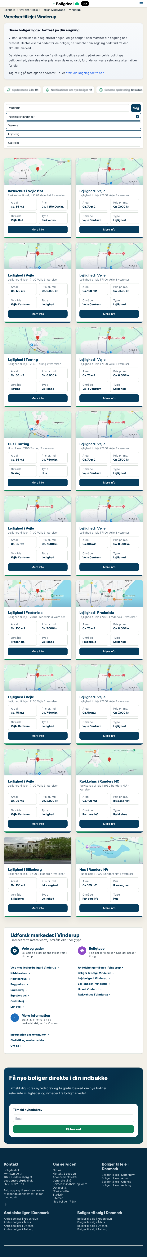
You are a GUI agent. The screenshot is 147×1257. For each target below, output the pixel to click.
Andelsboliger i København (21, 1218)
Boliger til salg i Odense (92, 1225)
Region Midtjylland (53, 9)
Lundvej (16, 1006)
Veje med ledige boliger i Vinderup (33, 967)
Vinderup (75, 9)
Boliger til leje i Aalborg (116, 1185)
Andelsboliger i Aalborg (19, 1229)
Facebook (6, 1204)
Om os (15, 1045)
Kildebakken (19, 973)
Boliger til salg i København (94, 1218)
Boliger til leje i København (119, 1174)
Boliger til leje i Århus (115, 1178)
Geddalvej (17, 1001)
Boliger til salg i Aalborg (92, 1229)
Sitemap (58, 1198)
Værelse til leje (28, 9)
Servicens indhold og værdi (70, 1184)
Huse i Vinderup (88, 989)
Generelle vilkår (63, 1180)
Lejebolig (10, 9)
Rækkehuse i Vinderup (93, 994)
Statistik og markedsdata (27, 1040)
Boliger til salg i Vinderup (94, 973)
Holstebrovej (19, 978)
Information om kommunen (29, 1034)
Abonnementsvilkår (65, 1177)
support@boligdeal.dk (18, 1180)
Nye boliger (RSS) (64, 1201)
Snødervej (17, 989)
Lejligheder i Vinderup (93, 983)
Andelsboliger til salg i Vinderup (99, 967)
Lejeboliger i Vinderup (92, 978)
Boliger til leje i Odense (116, 1181)
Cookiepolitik (61, 1191)
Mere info (38, 229)
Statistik (58, 1194)
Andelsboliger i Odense (18, 1225)
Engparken (18, 984)
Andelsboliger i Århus (17, 1222)
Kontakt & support (64, 1173)
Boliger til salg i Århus (91, 1222)
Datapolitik (60, 1187)
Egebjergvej (19, 995)
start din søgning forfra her (85, 73)
